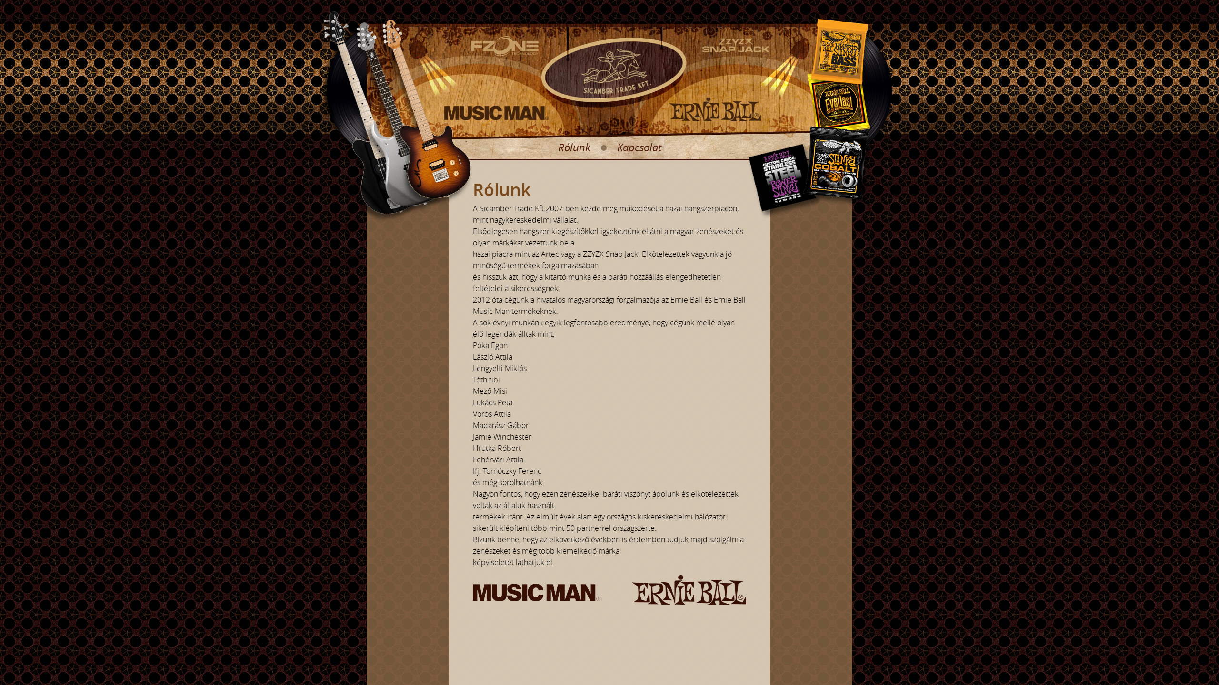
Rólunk (574, 147)
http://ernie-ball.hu (716, 109)
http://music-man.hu (496, 113)
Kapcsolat (639, 147)
